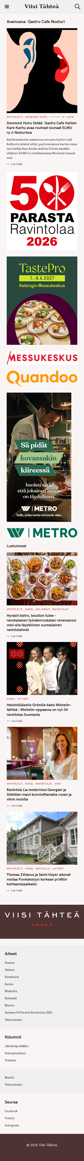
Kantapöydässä (15, 1053)
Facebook (11, 1111)
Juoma (9, 984)
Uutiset (23, 698)
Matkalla (43, 868)
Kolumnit (43, 609)
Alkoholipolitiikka (16, 1046)
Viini (58, 783)
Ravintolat (61, 609)
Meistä (9, 1005)
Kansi (29, 609)
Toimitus (10, 1060)
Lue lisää (16, 164)
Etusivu (9, 963)
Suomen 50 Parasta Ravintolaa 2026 (28, 1012)
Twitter (10, 1118)
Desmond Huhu (36, 116)
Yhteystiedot (13, 1020)
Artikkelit (15, 116)
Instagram (12, 1125)
